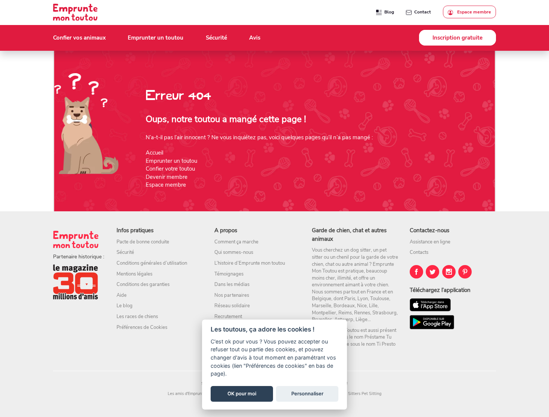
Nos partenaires (231, 295)
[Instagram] (449, 271)
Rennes (362, 312)
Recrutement (228, 316)
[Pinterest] (465, 271)
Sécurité (125, 252)
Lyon (362, 298)
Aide (122, 295)
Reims (345, 312)
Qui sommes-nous (233, 252)
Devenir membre (166, 177)
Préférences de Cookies (142, 327)
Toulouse (379, 298)
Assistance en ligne (430, 242)
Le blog (125, 305)
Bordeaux (344, 305)
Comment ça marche (236, 242)
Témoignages (229, 274)
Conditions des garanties (143, 284)
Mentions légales (134, 274)
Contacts (419, 252)
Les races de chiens (137, 316)
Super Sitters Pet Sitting (358, 393)
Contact (422, 12)
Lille (373, 305)
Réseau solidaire (232, 305)
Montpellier (324, 312)
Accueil (154, 152)
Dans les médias (231, 284)
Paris (349, 298)
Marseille (321, 305)
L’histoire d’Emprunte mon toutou (249, 263)
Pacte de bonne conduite (143, 242)
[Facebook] (416, 271)
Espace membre (473, 12)
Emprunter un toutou (171, 161)
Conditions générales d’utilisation (152, 263)
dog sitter (360, 250)
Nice (362, 305)
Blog (389, 12)
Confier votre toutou (170, 168)
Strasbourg (384, 312)
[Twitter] (432, 271)
